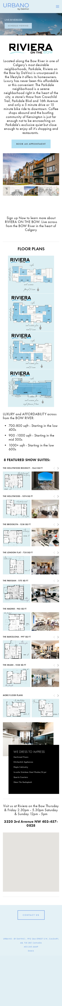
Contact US (31, 915)
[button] (6, 169)
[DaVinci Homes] (31, 926)
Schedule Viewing (18, 26)
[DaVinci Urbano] (26, 926)
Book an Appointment (31, 144)
